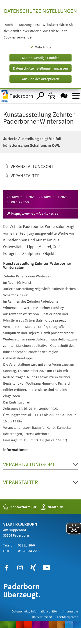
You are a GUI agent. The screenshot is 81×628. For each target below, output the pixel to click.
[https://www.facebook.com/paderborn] (6, 567)
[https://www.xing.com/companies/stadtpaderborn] (33, 567)
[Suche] (40, 96)
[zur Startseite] (16, 96)
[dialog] (40, 44)
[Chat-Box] (64, 96)
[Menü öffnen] (76, 96)
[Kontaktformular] (52, 96)
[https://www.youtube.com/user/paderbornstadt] (46, 567)
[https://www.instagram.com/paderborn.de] (20, 567)
